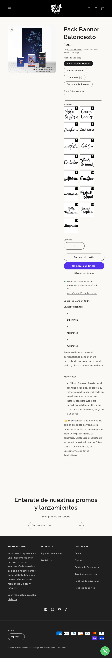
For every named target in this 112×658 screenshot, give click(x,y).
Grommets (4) (74, 77)
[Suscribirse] (80, 525)
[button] (9, 8)
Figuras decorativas (51, 553)
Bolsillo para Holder (78, 63)
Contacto (79, 553)
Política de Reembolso (87, 567)
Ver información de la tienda (82, 293)
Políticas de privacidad (87, 580)
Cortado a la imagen (78, 84)
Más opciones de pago (84, 273)
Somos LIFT (66, 647)
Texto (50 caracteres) (74, 91)
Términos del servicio (86, 574)
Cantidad (68, 239)
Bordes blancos (75, 70)
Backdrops (46, 560)
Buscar (78, 560)
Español (15, 636)
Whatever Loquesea (24, 647)
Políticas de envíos (85, 587)
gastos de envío (74, 49)
